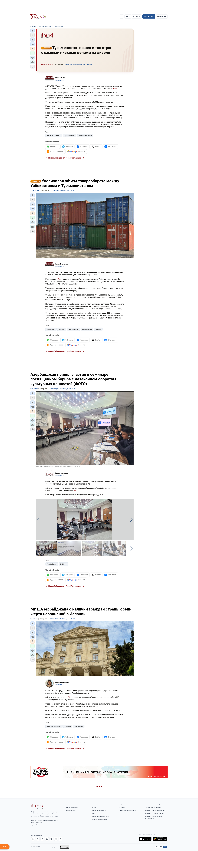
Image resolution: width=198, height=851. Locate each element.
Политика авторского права (154, 813)
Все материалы (59, 80)
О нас (94, 807)
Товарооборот (87, 329)
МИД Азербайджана (54, 726)
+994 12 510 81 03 (36, 822)
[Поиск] (122, 16)
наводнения (79, 726)
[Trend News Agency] (37, 806)
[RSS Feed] (60, 839)
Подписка (121, 807)
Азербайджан (51, 564)
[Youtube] (47, 839)
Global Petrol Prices (85, 136)
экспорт (61, 329)
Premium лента (71, 810)
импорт (98, 329)
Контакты (95, 813)
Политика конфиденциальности (155, 810)
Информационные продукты (128, 810)
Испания (68, 726)
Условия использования (153, 807)
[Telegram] (51, 839)
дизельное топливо (53, 136)
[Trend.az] (38, 16)
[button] (32, 31)
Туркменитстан (69, 136)
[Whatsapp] (33, 839)
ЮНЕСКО (63, 564)
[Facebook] (38, 839)
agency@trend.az (36, 825)
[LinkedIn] (56, 839)
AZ (161, 847)
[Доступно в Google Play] (160, 839)
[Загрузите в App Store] (145, 839)
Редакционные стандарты (101, 816)
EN (157, 847)
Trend (60, 279)
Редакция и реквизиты (100, 810)
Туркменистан (73, 329)
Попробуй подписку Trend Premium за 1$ (66, 158)
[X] (42, 839)
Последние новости (73, 807)
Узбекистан (51, 329)
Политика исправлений (100, 820)
